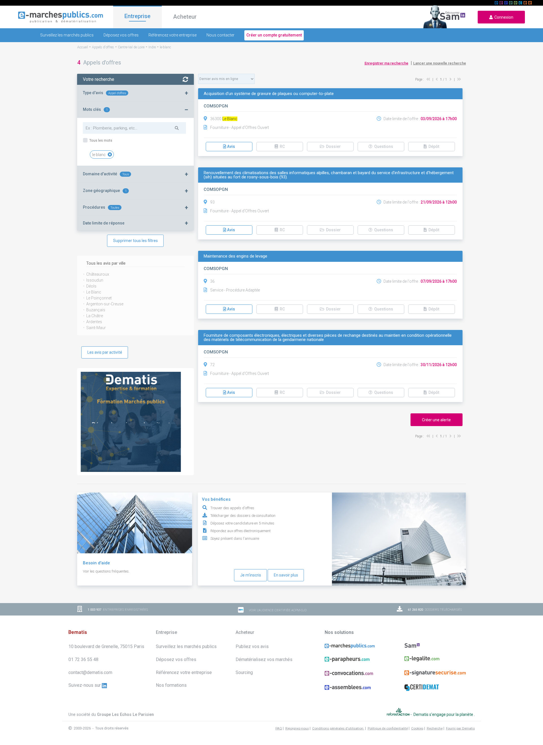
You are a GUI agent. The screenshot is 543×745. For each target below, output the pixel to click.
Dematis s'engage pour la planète (443, 714)
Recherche (435, 728)
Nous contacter (220, 35)
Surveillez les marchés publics (67, 35)
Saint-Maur (96, 327)
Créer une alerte (436, 420)
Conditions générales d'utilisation (338, 728)
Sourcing (244, 672)
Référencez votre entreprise (172, 35)
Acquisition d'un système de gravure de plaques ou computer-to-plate (269, 94)
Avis (230, 146)
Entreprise (137, 16)
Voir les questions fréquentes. (106, 571)
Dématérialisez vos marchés (264, 659)
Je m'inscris (250, 575)
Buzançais (95, 310)
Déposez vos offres (121, 35)
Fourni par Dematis (460, 728)
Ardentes (94, 321)
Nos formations (171, 685)
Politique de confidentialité (388, 728)
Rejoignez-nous (297, 728)
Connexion (503, 17)
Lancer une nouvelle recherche (439, 63)
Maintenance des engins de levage (235, 256)
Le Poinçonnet (99, 298)
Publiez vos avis (252, 646)
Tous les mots (100, 140)
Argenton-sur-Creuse (104, 304)
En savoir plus (286, 575)
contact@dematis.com (90, 672)
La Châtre (94, 316)
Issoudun (94, 280)
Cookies (417, 728)
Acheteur (185, 16)
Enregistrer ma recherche (386, 63)
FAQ (278, 728)
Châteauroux (97, 274)
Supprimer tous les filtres (135, 240)
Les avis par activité (104, 352)
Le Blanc (93, 292)
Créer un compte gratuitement (274, 35)
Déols (91, 286)
